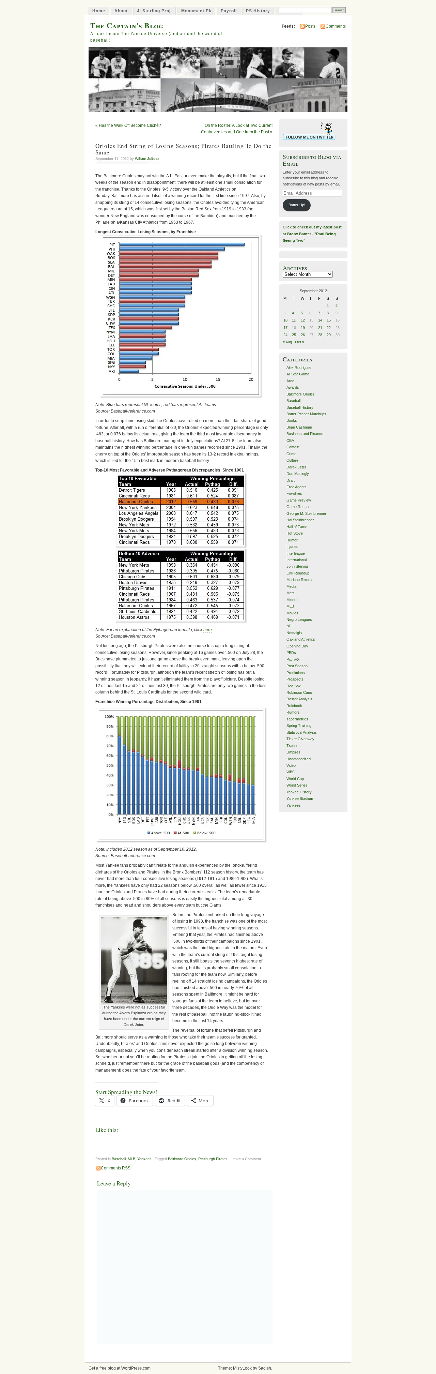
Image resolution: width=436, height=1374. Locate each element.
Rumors (293, 712)
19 (303, 328)
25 (294, 335)
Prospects (294, 679)
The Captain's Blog (127, 25)
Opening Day (297, 646)
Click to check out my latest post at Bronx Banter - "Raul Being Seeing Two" (312, 233)
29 (329, 335)
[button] (182, 317)
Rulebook (294, 706)
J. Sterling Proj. (154, 11)
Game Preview (298, 500)
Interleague (295, 553)
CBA (290, 440)
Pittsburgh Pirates (213, 1159)
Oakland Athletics (300, 639)
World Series (297, 785)
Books (291, 420)
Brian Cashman (299, 427)
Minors (292, 600)
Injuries (292, 546)
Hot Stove (294, 533)
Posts (310, 26)
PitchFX (292, 659)
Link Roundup (297, 573)
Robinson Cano (299, 692)
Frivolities (294, 493)
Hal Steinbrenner (300, 520)
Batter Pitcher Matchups (306, 414)
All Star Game (297, 374)
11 (294, 320)
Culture (292, 460)
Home (98, 11)
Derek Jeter (296, 467)
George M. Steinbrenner (306, 513)
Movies (292, 613)
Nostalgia (294, 633)
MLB (131, 1159)
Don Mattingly (297, 474)
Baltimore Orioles (182, 1159)
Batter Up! (297, 205)
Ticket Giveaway (300, 739)
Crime (291, 454)
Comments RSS (115, 1168)
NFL (290, 626)
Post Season (297, 666)
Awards (292, 387)
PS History (258, 11)
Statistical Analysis (301, 732)
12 (303, 320)
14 (320, 320)
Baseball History (299, 407)
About (121, 11)
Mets (290, 593)
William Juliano (147, 158)
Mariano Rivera (299, 580)
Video (291, 765)
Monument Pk (196, 11)
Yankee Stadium (299, 798)
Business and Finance (304, 434)
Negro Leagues (299, 619)
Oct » (299, 342)
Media (291, 586)
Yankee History (299, 792)
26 (303, 335)
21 (320, 328)
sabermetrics (297, 719)
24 (285, 335)
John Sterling (297, 566)
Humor (292, 540)
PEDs (291, 653)
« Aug (287, 342)
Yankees (144, 1159)
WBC (290, 772)
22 (329, 328)
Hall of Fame (296, 527)
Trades (292, 746)
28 (320, 335)
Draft (290, 480)
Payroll (229, 11)
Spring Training (298, 725)
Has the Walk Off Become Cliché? (130, 125)
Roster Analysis (299, 699)
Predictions (295, 673)
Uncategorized (298, 759)
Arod (290, 381)
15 (329, 320)
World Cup (295, 779)
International (296, 560)
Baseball (119, 1159)
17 (285, 328)
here (207, 629)
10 (285, 320)
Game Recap (297, 507)
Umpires (293, 752)
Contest (292, 447)
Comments (336, 26)
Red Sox (293, 686)
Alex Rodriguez (299, 367)
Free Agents (296, 487)
